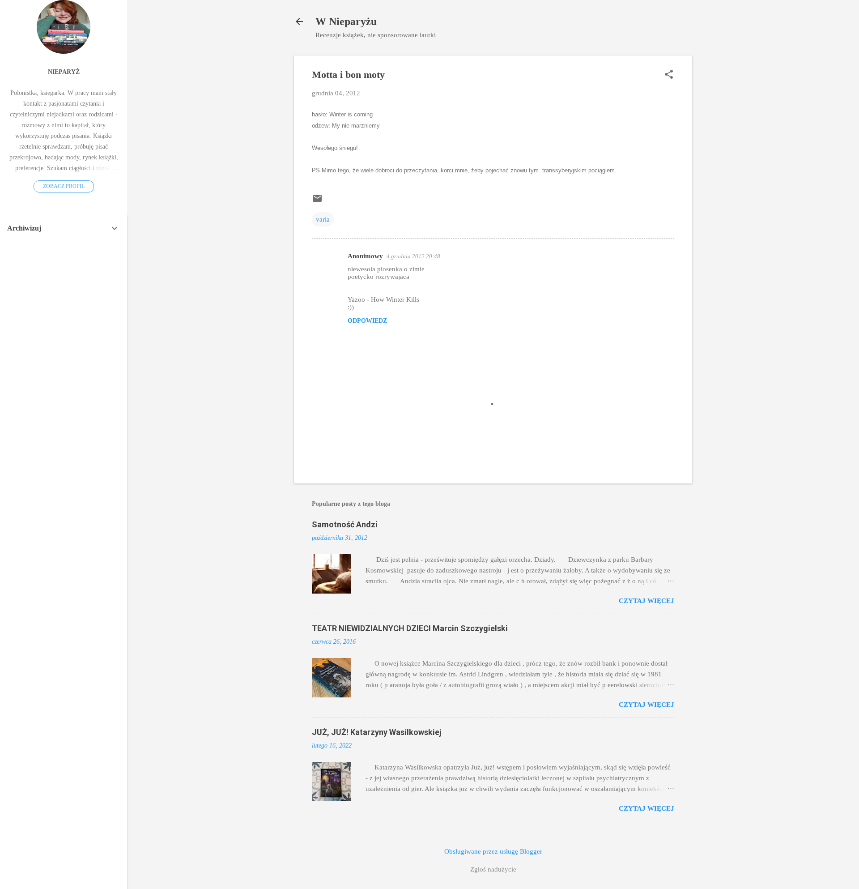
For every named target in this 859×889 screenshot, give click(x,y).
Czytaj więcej (646, 600)
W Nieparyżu (346, 21)
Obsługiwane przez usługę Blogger (493, 851)
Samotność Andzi (345, 524)
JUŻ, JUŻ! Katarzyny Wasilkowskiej (377, 732)
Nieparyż (64, 71)
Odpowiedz (367, 320)
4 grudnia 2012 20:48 (413, 256)
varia (323, 219)
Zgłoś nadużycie (493, 869)
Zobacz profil (64, 186)
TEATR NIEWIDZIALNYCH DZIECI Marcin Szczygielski (410, 628)
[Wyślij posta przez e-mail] (317, 201)
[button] (668, 75)
